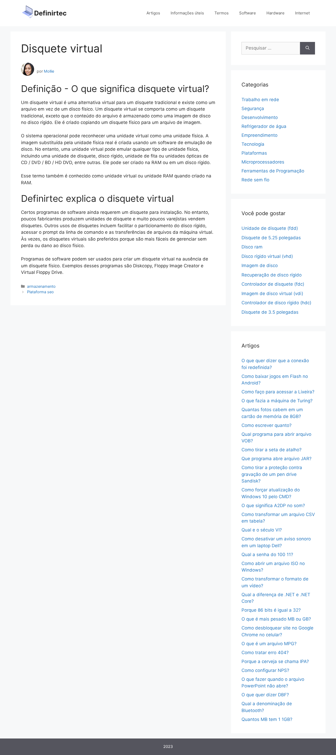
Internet (302, 12)
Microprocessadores (263, 162)
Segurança (253, 108)
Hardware (275, 12)
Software (247, 12)
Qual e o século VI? (262, 530)
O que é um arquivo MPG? (269, 643)
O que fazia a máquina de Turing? (277, 400)
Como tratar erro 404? (265, 652)
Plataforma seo (40, 292)
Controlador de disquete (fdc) (273, 284)
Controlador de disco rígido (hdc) (276, 302)
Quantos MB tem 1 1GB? (267, 719)
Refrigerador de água (264, 126)
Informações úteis (187, 12)
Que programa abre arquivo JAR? (277, 458)
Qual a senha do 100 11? (267, 554)
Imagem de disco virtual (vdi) (272, 293)
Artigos (153, 12)
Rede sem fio (255, 179)
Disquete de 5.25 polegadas (271, 237)
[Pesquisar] (307, 48)
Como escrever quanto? (267, 425)
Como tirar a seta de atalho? (272, 449)
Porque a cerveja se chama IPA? (275, 661)
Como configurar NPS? (265, 670)
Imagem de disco (260, 265)
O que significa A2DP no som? (273, 505)
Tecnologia (253, 144)
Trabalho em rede (260, 99)
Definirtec (50, 13)
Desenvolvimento (260, 117)
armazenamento (41, 286)
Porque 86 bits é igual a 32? (271, 610)
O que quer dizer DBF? (265, 694)
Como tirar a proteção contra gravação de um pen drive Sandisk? (272, 474)
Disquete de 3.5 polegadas (270, 312)
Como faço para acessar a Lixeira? (278, 391)
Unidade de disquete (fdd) (270, 228)
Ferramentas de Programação (273, 170)
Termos (221, 12)
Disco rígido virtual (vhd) (267, 256)
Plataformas (254, 153)
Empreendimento (259, 135)
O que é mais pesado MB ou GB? (276, 619)
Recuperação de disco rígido (272, 275)
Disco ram (252, 246)
